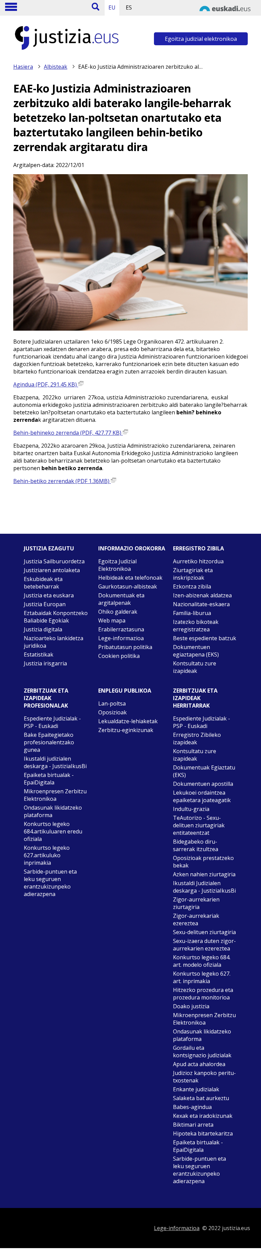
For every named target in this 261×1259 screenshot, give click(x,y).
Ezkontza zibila (192, 586)
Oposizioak (112, 712)
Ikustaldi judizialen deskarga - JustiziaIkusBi (55, 762)
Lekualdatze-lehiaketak (128, 721)
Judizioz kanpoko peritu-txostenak (204, 1076)
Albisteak (55, 66)
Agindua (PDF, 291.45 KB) (45, 384)
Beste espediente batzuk (204, 638)
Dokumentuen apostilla (203, 784)
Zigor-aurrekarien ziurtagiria (196, 903)
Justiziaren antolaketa (52, 570)
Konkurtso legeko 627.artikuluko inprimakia (47, 855)
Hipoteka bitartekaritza (203, 1133)
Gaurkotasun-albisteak (127, 586)
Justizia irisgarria (45, 663)
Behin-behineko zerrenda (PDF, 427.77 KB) (68, 432)
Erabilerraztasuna (121, 629)
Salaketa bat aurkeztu (201, 1098)
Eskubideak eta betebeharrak (43, 582)
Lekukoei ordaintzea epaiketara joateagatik (202, 796)
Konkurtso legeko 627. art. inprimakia (201, 977)
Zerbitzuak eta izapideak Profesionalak (46, 698)
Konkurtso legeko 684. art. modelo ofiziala (201, 961)
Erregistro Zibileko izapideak (197, 738)
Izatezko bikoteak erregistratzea (196, 625)
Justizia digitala (43, 629)
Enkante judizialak (196, 1089)
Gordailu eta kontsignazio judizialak (202, 1051)
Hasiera (23, 66)
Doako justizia (191, 1006)
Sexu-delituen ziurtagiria (204, 932)
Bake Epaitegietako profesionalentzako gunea (49, 742)
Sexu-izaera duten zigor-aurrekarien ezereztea (204, 944)
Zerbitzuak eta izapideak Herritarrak (195, 698)
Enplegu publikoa (124, 690)
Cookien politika (119, 656)
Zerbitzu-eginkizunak (125, 730)
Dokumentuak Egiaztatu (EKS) (204, 771)
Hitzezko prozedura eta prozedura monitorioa (203, 993)
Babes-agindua (192, 1107)
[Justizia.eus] (67, 49)
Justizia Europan (45, 604)
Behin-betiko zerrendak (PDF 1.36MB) (62, 481)
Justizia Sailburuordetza (54, 561)
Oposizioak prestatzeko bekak (203, 861)
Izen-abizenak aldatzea (202, 595)
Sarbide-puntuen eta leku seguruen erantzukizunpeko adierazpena (50, 883)
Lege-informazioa (121, 638)
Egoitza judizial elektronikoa (201, 39)
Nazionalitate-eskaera (201, 604)
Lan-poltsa (112, 703)
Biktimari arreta (193, 1124)
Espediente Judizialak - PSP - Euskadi (52, 722)
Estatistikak (38, 654)
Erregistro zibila (198, 548)
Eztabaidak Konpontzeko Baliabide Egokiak (56, 616)
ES (129, 7)
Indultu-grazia (191, 809)
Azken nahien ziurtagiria (204, 874)
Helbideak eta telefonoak (130, 577)
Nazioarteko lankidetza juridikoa (53, 641)
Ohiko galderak (117, 611)
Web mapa (111, 620)
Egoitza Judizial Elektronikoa (117, 565)
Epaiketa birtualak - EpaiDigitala (49, 778)
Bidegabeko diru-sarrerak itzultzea (195, 845)
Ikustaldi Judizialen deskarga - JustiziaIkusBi (204, 886)
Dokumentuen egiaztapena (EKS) (196, 650)
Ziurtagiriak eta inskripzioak (193, 573)
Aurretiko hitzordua (198, 561)
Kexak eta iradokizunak (202, 1116)
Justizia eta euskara (49, 595)
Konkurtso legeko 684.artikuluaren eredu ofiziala (53, 831)
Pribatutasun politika (125, 647)
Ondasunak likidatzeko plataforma (53, 811)
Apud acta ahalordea (199, 1064)
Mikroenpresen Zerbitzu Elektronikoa (55, 795)
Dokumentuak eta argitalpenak (121, 599)
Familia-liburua (192, 613)
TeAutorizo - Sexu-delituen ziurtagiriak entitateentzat (199, 825)
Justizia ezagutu (49, 548)
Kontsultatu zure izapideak (194, 667)
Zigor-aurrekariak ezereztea (196, 919)
